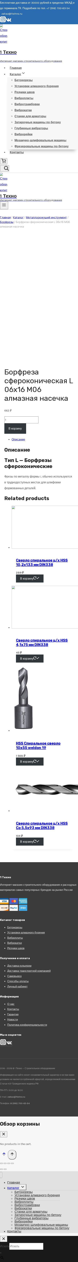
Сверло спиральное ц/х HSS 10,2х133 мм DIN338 (42, 562)
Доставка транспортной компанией (29, 970)
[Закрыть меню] (1, 1175)
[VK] (8, 21)
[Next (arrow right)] (5, 1169)
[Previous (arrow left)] (1, 1169)
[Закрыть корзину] (3, 1134)
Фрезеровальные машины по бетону (42, 146)
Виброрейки (23, 134)
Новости (12, 1019)
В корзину (15, 428)
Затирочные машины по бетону (38, 122)
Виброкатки (23, 110)
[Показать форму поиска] (4, 168)
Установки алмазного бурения (37, 86)
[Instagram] (3, 21)
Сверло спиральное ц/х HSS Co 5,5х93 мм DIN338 (42, 825)
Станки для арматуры (30, 116)
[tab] (43, 439)
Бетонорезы (24, 80)
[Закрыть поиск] (3, 1239)
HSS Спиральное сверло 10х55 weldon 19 (38, 745)
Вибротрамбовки (27, 104)
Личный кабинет (17, 986)
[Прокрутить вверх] (4, 1155)
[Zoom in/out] (12, 1163)
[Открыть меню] (4, 205)
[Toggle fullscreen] (8, 1163)
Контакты (17, 152)
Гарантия (13, 1014)
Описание (18, 439)
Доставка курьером (19, 965)
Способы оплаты (18, 981)
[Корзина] (3, 161)
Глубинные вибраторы (31, 128)
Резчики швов (25, 92)
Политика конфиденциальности (27, 1024)
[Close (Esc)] (1, 1163)
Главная (16, 68)
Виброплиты (24, 98)
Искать (4, 1246)
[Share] (5, 1163)
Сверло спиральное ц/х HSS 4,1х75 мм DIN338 (42, 642)
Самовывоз (14, 976)
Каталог (13, 1188)
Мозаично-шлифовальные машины (40, 140)
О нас (11, 1004)
